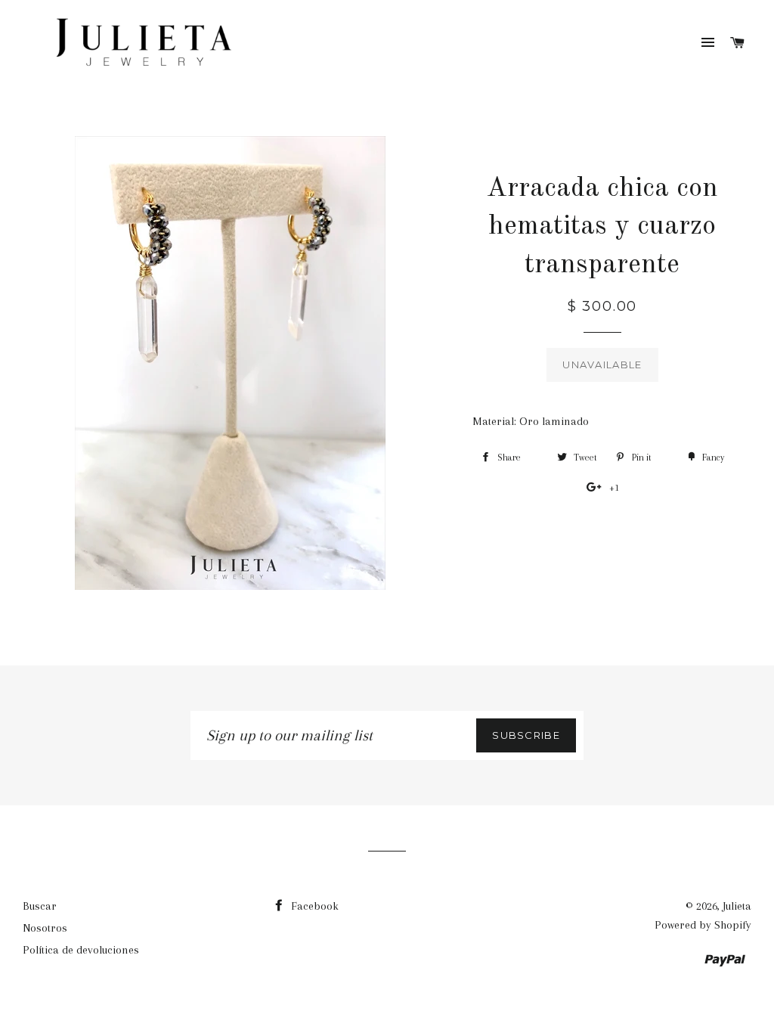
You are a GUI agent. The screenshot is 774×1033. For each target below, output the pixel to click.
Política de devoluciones (81, 950)
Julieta (737, 906)
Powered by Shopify (703, 925)
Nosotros (45, 928)
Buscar (40, 906)
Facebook (313, 906)
